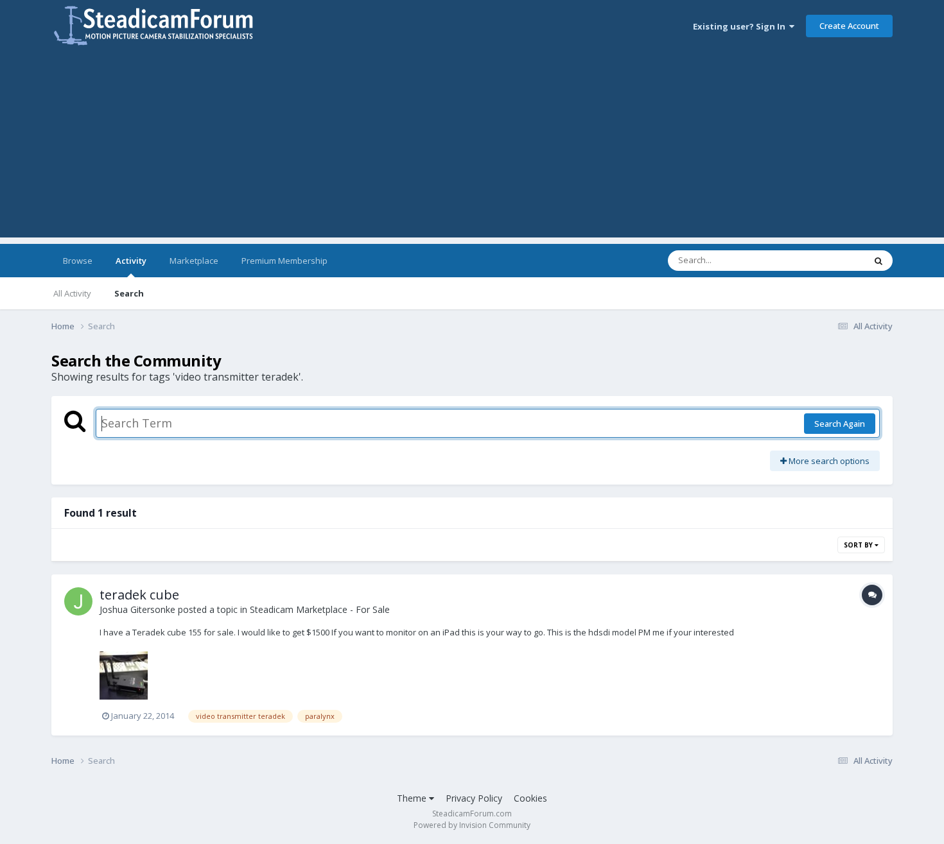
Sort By (859, 544)
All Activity (72, 293)
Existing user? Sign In (741, 26)
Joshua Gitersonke (137, 609)
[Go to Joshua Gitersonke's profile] (78, 601)
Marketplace (194, 260)
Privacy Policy (474, 798)
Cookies (530, 798)
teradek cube (139, 594)
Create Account (849, 25)
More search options (828, 461)
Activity (131, 260)
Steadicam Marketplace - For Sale (320, 609)
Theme (413, 798)
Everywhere (826, 260)
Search (129, 293)
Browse (77, 260)
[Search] (878, 260)
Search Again (839, 423)
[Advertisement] (472, 147)
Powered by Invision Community (472, 825)
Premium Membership (284, 260)
